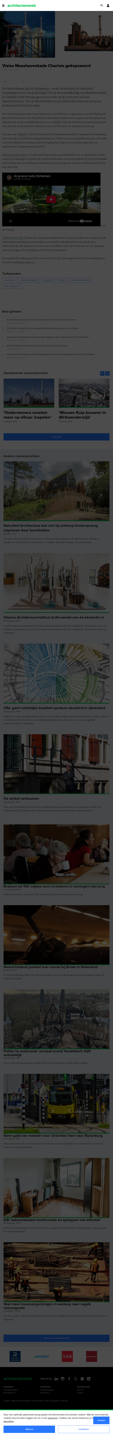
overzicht (52, 1418)
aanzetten (9, 1421)
